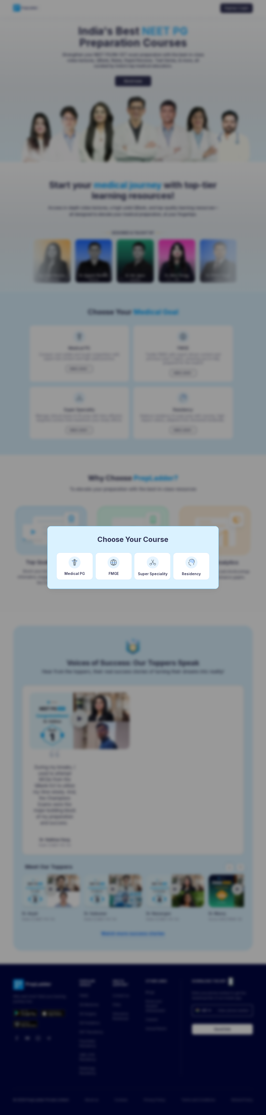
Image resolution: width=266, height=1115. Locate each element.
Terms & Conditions (170, 1105)
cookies (124, 1105)
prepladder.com (66, 1105)
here (236, 1105)
